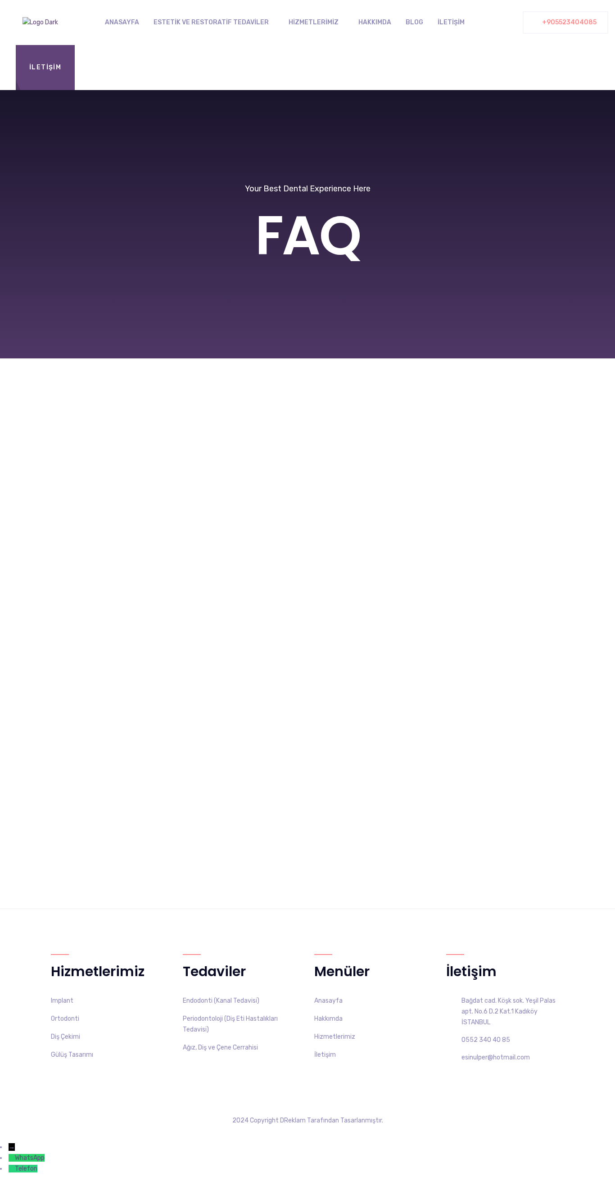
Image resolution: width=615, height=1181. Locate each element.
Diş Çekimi (65, 1037)
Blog (414, 22)
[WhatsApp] (12, 1158)
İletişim (451, 22)
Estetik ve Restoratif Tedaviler (211, 22)
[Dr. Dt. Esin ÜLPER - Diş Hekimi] (40, 22)
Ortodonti (65, 1019)
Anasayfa (122, 22)
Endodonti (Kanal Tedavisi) (221, 1001)
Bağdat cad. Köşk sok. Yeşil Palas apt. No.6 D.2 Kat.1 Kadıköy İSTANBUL (508, 1011)
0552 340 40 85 (485, 1040)
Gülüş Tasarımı (72, 1055)
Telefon (26, 1168)
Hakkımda (374, 22)
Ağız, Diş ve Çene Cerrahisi (220, 1047)
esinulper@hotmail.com (495, 1057)
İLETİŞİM (45, 67)
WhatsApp (30, 1158)
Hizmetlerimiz (314, 22)
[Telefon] (12, 1168)
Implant (62, 1001)
